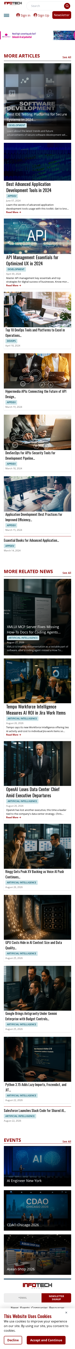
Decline (13, 1340)
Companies (39, 1308)
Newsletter (62, 15)
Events (25, 1308)
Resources (56, 1308)
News (15, 1308)
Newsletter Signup (56, 1298)
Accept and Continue (46, 1340)
